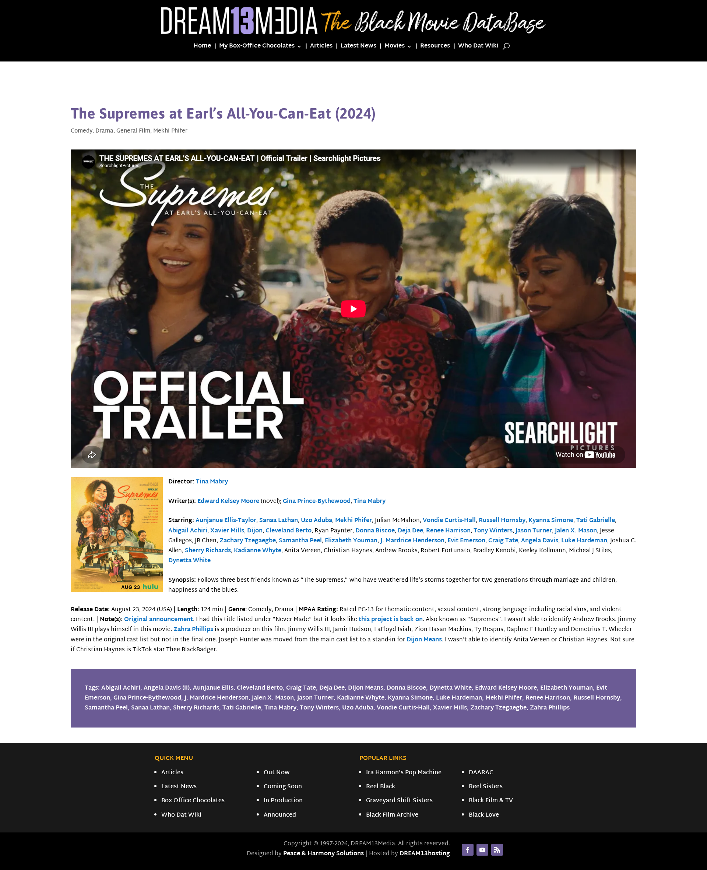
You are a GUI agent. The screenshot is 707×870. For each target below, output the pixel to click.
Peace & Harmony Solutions (323, 854)
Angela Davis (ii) (167, 688)
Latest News (358, 48)
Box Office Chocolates (193, 801)
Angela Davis (539, 541)
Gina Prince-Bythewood (317, 501)
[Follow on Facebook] (468, 850)
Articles (321, 48)
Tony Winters (493, 531)
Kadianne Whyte (257, 551)
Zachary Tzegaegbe (247, 541)
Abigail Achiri (187, 531)
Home (202, 48)
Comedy (81, 131)
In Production (283, 801)
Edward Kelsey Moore (228, 501)
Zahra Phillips (193, 629)
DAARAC (481, 773)
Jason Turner (534, 531)
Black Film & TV (491, 801)
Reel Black (380, 787)
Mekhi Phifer (170, 131)
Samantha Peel (300, 541)
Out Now (276, 773)
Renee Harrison (448, 531)
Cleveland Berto (288, 531)
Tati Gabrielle (595, 520)
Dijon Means (424, 640)
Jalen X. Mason (576, 531)
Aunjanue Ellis (213, 688)
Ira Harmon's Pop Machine (404, 773)
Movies (394, 48)
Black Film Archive (392, 815)
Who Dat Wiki (478, 48)
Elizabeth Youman (351, 541)
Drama (104, 131)
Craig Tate (503, 541)
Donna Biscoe (375, 531)
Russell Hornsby (502, 520)
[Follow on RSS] (497, 850)
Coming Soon (283, 787)
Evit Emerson (466, 541)
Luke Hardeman (584, 541)
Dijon (255, 531)
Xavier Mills (227, 531)
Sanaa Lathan (278, 520)
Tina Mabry (212, 482)
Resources (435, 48)
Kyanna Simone (550, 520)
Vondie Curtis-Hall (449, 520)
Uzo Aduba (316, 520)
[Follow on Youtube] (482, 850)
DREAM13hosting (425, 854)
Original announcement (158, 619)
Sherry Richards (208, 551)
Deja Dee (410, 531)
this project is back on (391, 619)
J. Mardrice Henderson (412, 541)
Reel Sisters (486, 787)
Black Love (484, 815)
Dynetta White (189, 561)
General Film (133, 131)
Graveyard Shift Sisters (399, 801)
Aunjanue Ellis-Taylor (226, 520)
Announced (280, 815)
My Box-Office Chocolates (257, 48)
